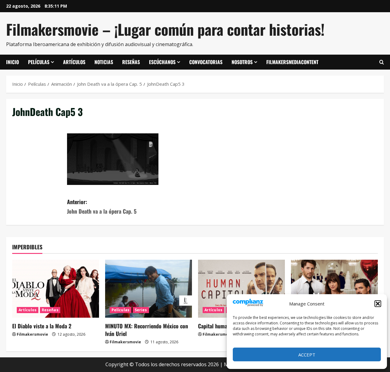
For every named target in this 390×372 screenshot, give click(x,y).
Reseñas (131, 62)
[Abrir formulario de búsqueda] (381, 62)
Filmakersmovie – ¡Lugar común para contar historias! (165, 29)
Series (141, 309)
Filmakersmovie (32, 334)
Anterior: (101, 206)
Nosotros (242, 62)
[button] (378, 304)
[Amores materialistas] (334, 289)
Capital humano (215, 326)
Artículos (74, 62)
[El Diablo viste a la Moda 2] (55, 289)
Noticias (103, 62)
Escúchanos (162, 62)
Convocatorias (205, 62)
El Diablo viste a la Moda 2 (41, 326)
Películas (38, 62)
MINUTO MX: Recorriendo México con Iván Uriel (146, 330)
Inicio (12, 62)
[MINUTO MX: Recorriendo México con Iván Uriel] (148, 289)
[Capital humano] (241, 289)
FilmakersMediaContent (292, 62)
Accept (306, 355)
